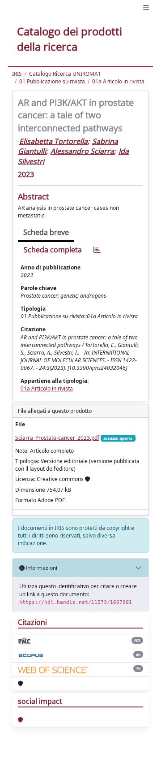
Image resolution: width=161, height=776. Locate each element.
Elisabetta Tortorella (53, 141)
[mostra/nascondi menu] (146, 7)
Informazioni (41, 568)
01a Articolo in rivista (118, 81)
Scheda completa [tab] (53, 250)
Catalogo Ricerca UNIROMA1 (65, 74)
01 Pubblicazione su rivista (52, 81)
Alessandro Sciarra (82, 151)
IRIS (17, 74)
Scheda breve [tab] (46, 232)
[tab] (97, 250)
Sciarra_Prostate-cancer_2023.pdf (57, 438)
